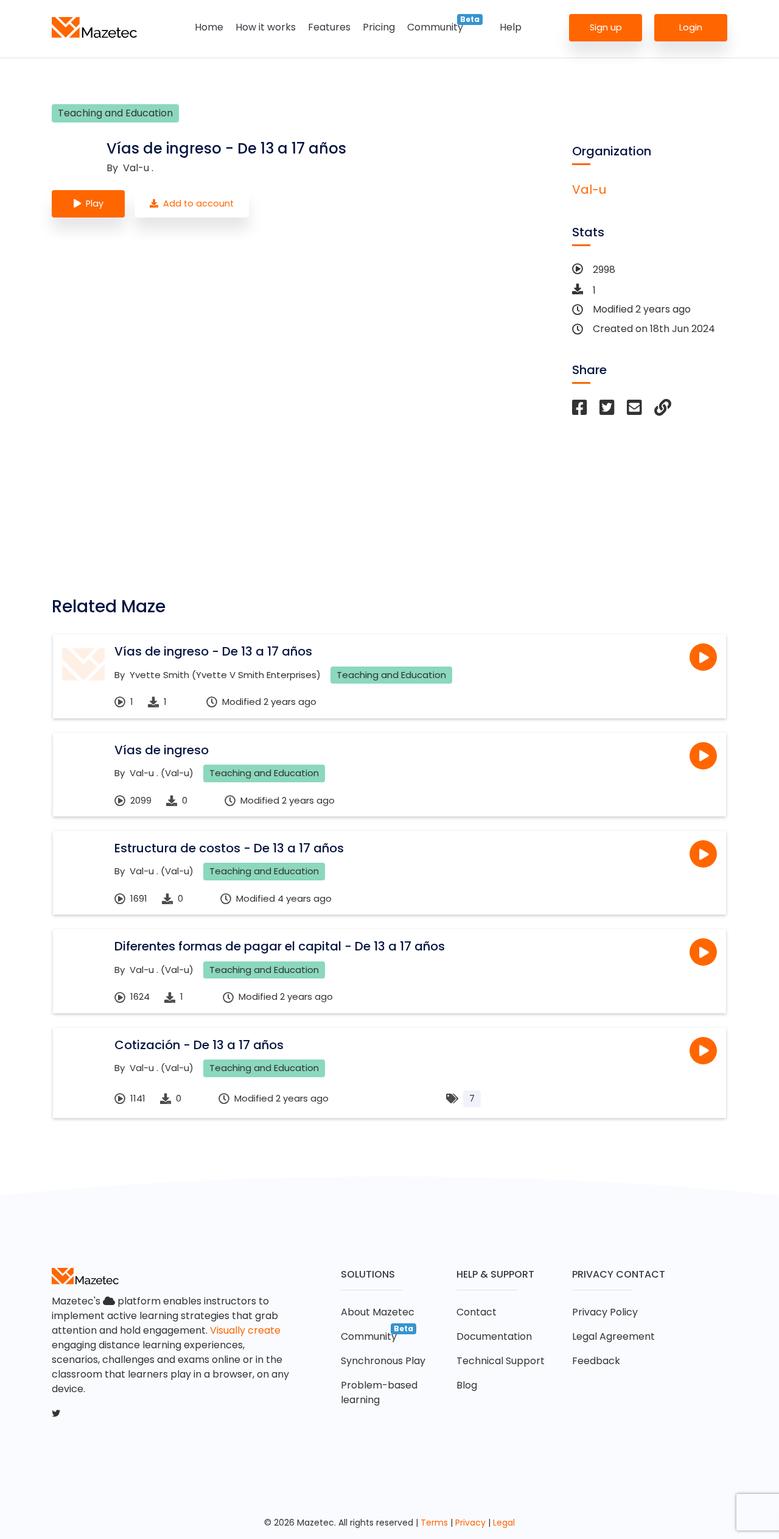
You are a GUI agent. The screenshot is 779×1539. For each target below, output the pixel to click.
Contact (476, 1312)
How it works (266, 27)
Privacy (470, 1522)
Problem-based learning (379, 1392)
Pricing (379, 27)
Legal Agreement (613, 1336)
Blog (466, 1385)
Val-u (589, 189)
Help (511, 27)
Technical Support (500, 1361)
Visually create (245, 1330)
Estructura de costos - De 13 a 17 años (229, 848)
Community (435, 27)
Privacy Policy (605, 1312)
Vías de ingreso (161, 750)
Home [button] (209, 27)
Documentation (494, 1336)
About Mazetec (377, 1312)
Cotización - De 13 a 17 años (199, 1045)
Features (329, 27)
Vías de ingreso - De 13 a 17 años (213, 651)
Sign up (606, 27)
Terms (434, 1522)
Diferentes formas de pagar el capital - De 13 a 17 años (279, 946)
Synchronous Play (383, 1361)
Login (690, 27)
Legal (504, 1522)
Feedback (596, 1361)
